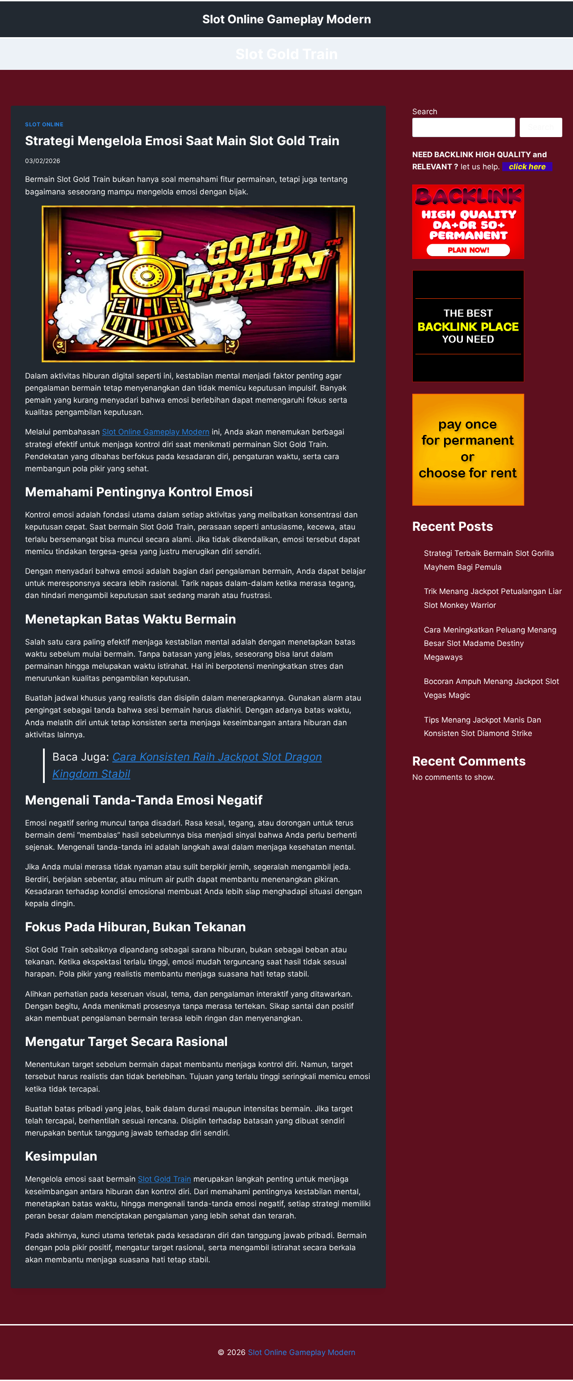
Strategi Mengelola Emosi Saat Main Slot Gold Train (182, 140)
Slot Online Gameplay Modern (301, 1352)
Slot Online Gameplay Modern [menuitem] (156, 431)
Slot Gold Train (164, 1178)
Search (424, 111)
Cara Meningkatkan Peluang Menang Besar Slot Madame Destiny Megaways (490, 643)
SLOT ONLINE (44, 124)
